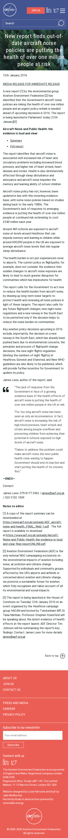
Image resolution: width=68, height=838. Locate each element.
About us (10, 678)
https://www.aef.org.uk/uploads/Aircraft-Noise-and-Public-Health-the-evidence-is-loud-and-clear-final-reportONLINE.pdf (33, 540)
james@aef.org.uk (53, 493)
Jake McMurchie (12, 795)
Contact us (11, 689)
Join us (35, 10)
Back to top (52, 655)
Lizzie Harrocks (36, 791)
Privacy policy (14, 714)
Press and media (15, 703)
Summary (16, 140)
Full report (16, 146)
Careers (9, 709)
